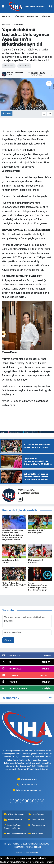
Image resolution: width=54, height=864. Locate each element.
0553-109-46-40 (29, 785)
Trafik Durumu (37, 820)
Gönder (8, 640)
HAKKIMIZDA (19, 847)
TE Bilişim (34, 852)
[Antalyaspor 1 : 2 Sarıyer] (14, 551)
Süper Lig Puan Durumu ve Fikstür (12, 826)
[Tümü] (50, 698)
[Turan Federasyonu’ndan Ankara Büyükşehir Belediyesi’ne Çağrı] (40, 574)
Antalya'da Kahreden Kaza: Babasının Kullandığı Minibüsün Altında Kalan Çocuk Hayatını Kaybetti (13, 535)
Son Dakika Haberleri (16, 834)
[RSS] (42, 801)
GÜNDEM (19, 16)
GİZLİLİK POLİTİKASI (29, 844)
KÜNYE (16, 844)
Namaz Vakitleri (15, 820)
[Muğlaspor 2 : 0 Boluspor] (40, 551)
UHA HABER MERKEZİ (29, 493)
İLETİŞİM (7, 844)
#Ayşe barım (8, 66)
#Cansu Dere (24, 66)
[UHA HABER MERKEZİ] (9, 495)
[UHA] (27, 6)
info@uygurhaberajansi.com (28, 790)
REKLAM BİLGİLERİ (33, 847)
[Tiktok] (32, 801)
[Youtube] (27, 801)
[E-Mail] (20, 499)
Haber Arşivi (37, 834)
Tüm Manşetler (38, 825)
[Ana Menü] (3, 6)
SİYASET (46, 16)
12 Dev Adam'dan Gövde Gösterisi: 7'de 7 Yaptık (14, 585)
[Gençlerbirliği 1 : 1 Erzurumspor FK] (40, 521)
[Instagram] (22, 801)
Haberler (6, 25)
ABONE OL (44, 844)
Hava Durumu (38, 814)
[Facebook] (12, 801)
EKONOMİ (32, 16)
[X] (17, 801)
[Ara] (50, 6)
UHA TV (6, 16)
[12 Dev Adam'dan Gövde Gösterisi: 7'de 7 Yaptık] (14, 574)
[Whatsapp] (37, 801)
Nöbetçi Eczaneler (16, 814)
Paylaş (8, 113)
